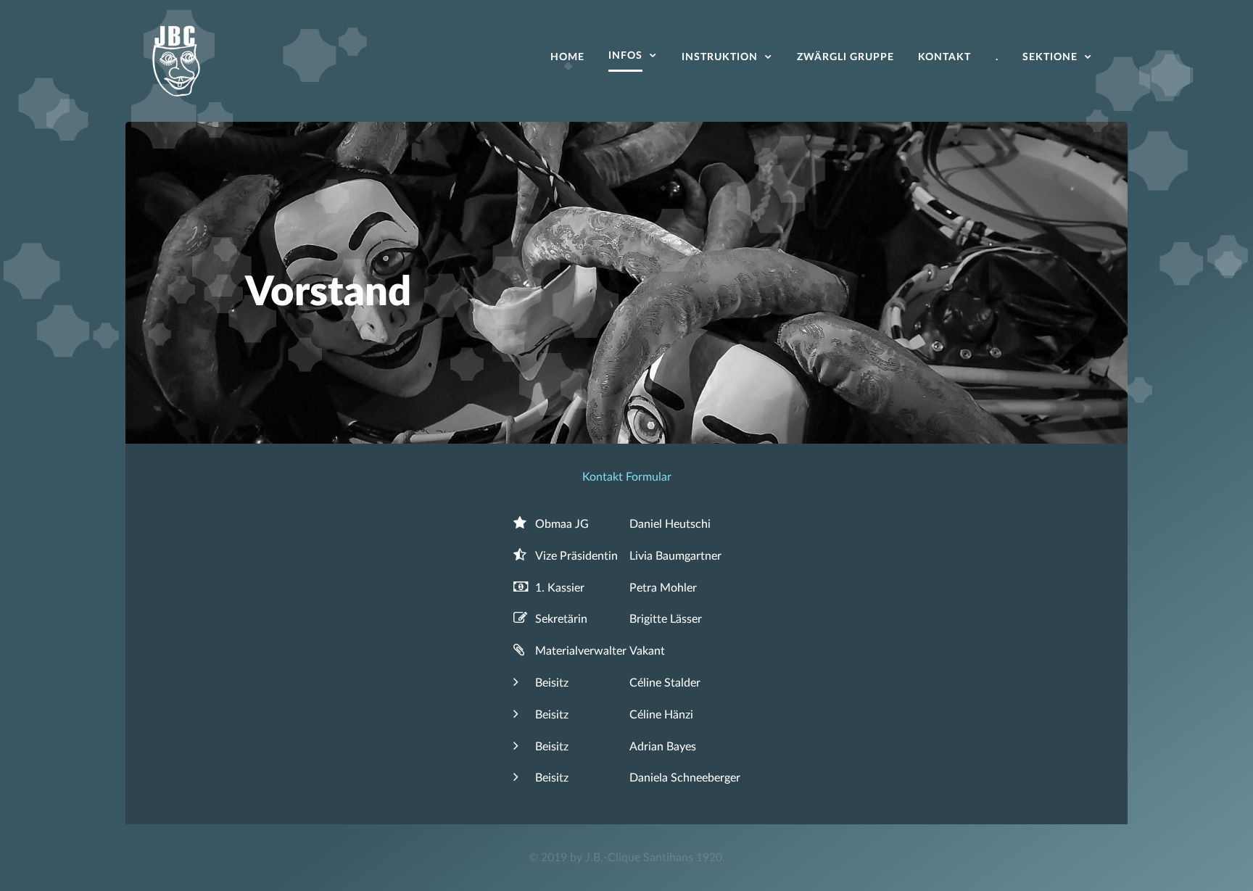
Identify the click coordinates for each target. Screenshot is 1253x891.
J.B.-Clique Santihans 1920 (653, 857)
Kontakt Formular (626, 477)
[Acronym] (176, 59)
